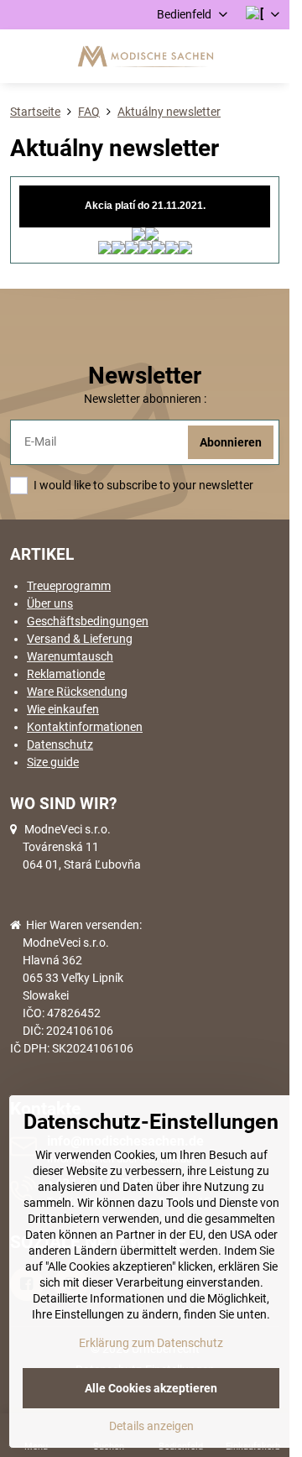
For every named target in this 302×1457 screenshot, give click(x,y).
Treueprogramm (69, 586)
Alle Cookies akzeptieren (151, 1388)
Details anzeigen (151, 1426)
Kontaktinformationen (85, 727)
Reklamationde (66, 674)
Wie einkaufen (63, 709)
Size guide (53, 762)
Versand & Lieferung (80, 638)
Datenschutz (60, 744)
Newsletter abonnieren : (145, 398)
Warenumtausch (70, 656)
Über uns (50, 603)
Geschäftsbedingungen (87, 621)
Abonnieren (231, 442)
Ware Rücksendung (77, 691)
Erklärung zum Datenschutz (151, 1343)
